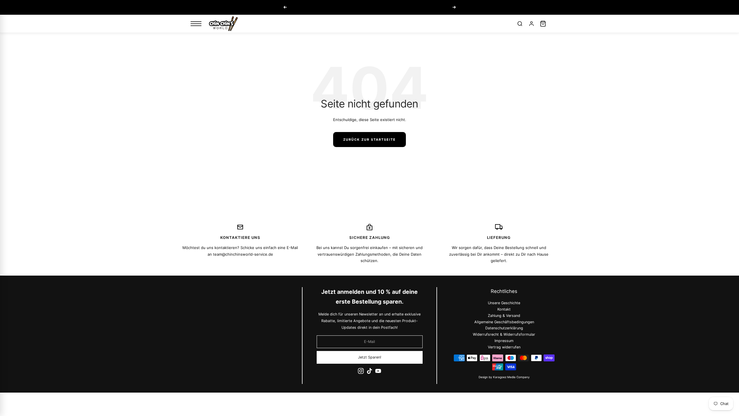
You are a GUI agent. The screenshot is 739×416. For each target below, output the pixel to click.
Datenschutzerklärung (504, 328)
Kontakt (504, 309)
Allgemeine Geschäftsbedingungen (504, 322)
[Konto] (531, 23)
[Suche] (519, 23)
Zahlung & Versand (504, 315)
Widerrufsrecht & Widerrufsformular (504, 334)
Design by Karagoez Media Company (504, 377)
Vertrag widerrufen (504, 347)
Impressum (504, 341)
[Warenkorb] (543, 23)
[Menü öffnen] (196, 23)
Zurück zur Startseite (369, 140)
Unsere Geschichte (504, 303)
